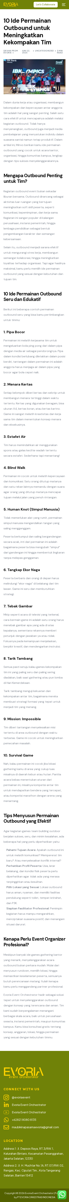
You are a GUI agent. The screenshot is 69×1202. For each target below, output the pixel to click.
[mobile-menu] (63, 4)
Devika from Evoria (11, 51)
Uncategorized (44, 50)
